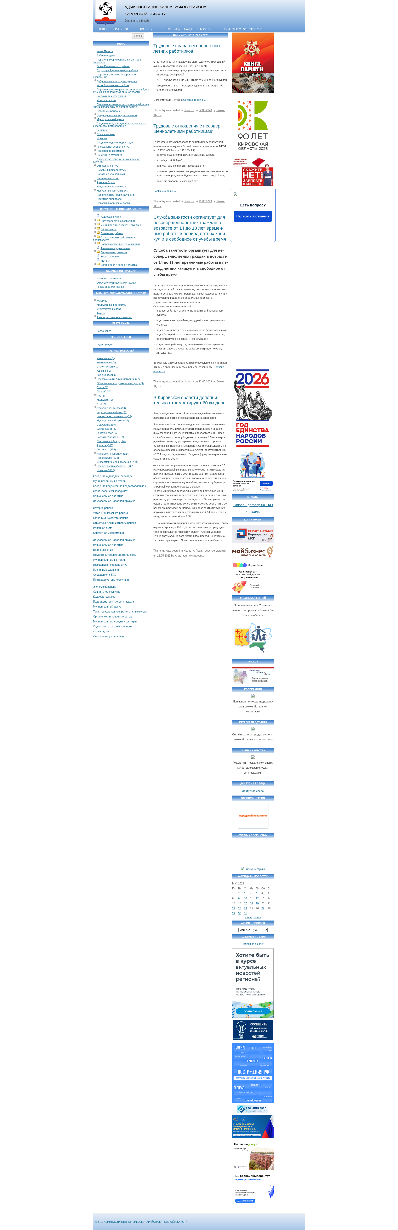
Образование (108, 229)
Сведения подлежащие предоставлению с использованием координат (120, 124)
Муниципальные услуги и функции (121, 225)
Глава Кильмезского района (113, 66)
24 (245, 908)
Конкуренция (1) (106, 362)
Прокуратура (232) (108, 457)
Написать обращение (252, 216)
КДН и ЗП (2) (104, 370)
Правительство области (211, 550)
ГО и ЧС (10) (104, 391)
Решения (102, 130)
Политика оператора (109, 199)
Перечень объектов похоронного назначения (114, 76)
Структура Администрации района (117, 70)
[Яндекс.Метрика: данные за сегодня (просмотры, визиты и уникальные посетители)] (253, 869)
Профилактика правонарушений (116, 194)
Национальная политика (111, 186)
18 (251, 903)
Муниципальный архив (110, 119)
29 (233, 913)
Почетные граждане (109, 111)
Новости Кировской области (113, 203)
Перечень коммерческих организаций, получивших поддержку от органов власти (121, 105)
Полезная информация (111, 150)
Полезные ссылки (253, 943)
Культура (102, 300)
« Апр (248, 917)
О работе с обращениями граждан (117, 282)
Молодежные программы (111, 304)
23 (239, 908)
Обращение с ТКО (107, 165)
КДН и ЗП (106, 260)
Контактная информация (111, 96)
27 (262, 908)
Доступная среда (253, 790)
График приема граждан (111, 286)
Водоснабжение (110, 256)
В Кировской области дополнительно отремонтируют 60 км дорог (190, 400)
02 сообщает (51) (107, 428)
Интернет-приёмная (113, 29)
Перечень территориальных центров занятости (117, 61)
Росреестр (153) (106, 449)
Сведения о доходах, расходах (115, 142)
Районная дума (106, 55)
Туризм (101, 313)
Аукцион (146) (105, 445)
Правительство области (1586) (115, 466)
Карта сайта (104, 331)
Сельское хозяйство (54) (111, 408)
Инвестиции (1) (106, 358)
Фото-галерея (105, 344)
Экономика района (112, 233)
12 (257, 898)
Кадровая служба (111, 216)
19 (257, 903)
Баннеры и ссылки (108, 178)
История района (106, 100)
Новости (146, 29)
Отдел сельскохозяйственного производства (114, 238)
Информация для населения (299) (117, 462)
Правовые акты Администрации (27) (118, 379)
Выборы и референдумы (111, 170)
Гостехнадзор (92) (107, 433)
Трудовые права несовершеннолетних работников (187, 48)
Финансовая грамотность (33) (114, 416)
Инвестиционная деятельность (188, 29)
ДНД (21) (102, 404)
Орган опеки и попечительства (119, 264)
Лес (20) (101, 395)
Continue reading (194, 99)
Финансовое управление (115, 248)
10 (245, 898)
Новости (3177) (106, 470)
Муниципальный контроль (112, 190)
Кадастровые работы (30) (112, 412)
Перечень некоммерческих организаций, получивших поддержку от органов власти (121, 90)
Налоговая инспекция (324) (113, 453)
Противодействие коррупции (118, 221)
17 (245, 903)
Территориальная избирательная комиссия (120, 611)
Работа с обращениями (111, 174)
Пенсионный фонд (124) (111, 441)
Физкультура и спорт (109, 309)
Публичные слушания (110, 155)
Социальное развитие (114, 252)
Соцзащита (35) (106, 424)
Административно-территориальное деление (116, 160)
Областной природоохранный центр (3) (120, 383)
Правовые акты (106, 134)
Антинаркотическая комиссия (114, 317)
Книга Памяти (105, 51)
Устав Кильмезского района (113, 85)
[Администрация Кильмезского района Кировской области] (105, 25)
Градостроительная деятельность (117, 115)
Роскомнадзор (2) (107, 375)
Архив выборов (106, 182)
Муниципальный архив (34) (113, 420)
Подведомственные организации (120, 244)
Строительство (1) (108, 366)
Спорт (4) (102, 387)
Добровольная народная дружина (117, 81)
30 (239, 913)
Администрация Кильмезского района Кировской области (165, 10)
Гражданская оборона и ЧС (113, 146)
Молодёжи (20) (105, 399)
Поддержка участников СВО (242, 29)
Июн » (257, 917)
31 (245, 913)
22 (233, 908)
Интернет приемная (109, 278)
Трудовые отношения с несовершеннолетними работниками (187, 128)
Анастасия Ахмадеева (189, 555)
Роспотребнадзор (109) (111, 437)
